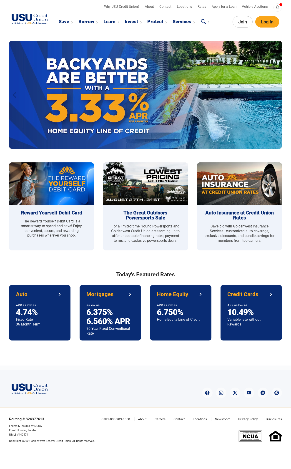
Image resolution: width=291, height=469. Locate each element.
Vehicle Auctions (255, 7)
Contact (165, 7)
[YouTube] (249, 393)
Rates (202, 7)
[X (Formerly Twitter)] (235, 393)
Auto (22, 294)
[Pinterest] (276, 393)
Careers (160, 419)
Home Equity (172, 294)
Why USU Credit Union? (122, 7)
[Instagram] (221, 393)
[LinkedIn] (263, 393)
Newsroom (222, 419)
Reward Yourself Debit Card (51, 213)
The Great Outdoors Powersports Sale (145, 215)
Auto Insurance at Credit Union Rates (239, 215)
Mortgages (99, 294)
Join (242, 22)
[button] (276, 95)
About (150, 7)
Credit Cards (242, 294)
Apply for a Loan (224, 7)
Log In (267, 22)
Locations (185, 7)
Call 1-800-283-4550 (115, 419)
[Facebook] (207, 393)
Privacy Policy (248, 419)
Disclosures (274, 419)
